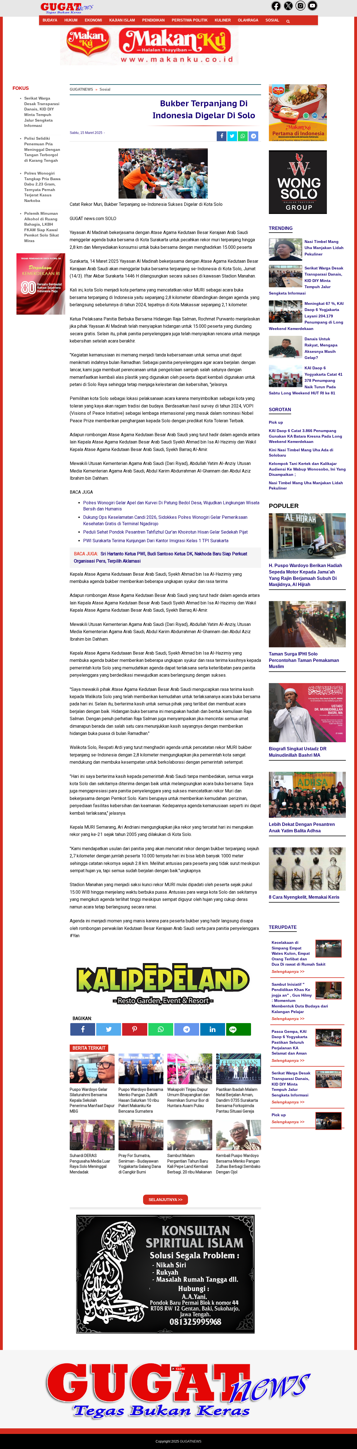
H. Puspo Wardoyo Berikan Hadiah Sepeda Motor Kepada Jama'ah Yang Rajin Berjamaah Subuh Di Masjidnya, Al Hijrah (305, 575)
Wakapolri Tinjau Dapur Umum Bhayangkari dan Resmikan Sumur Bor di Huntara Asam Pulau (188, 1097)
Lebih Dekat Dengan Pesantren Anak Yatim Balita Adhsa (302, 827)
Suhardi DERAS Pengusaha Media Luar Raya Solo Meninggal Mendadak (90, 1163)
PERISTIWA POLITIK (190, 20)
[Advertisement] (178, 1410)
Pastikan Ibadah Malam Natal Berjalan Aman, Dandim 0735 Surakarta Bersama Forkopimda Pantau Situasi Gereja (237, 1100)
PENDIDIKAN (153, 20)
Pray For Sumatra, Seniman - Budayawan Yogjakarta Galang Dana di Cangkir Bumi (140, 1163)
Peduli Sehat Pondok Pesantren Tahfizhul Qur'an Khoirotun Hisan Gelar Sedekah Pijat (165, 532)
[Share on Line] (238, 1029)
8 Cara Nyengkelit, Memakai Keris (304, 897)
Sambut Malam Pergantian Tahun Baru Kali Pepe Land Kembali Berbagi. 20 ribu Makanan (189, 1163)
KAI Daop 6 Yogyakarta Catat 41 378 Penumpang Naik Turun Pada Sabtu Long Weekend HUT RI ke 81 (305, 380)
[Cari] (288, 21)
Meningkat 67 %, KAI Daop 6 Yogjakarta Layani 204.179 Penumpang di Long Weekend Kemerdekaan (306, 316)
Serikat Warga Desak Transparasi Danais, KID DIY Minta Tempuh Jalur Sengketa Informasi (306, 280)
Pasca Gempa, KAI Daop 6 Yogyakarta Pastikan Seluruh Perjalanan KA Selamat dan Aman (289, 1042)
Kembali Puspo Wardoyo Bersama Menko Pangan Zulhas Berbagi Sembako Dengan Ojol (238, 1163)
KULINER (223, 20)
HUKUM (71, 20)
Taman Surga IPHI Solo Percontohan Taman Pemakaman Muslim (304, 660)
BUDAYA (50, 20)
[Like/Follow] (276, 10)
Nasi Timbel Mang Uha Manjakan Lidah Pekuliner (324, 247)
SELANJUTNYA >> (165, 1199)
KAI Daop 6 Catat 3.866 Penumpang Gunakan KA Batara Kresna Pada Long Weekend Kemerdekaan (305, 436)
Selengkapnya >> (288, 971)
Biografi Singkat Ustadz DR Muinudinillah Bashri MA (298, 752)
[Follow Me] (288, 10)
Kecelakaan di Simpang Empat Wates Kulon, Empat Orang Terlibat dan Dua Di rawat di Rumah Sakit (298, 953)
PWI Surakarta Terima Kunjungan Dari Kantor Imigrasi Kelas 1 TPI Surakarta (155, 540)
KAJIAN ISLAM (122, 20)
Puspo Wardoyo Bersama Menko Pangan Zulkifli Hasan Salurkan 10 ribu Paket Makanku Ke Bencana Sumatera (141, 1100)
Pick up (276, 422)
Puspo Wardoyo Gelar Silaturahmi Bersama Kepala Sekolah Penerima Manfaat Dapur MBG (92, 1100)
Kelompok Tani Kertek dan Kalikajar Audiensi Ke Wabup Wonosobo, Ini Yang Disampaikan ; (307, 469)
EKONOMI (93, 20)
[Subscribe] (312, 10)
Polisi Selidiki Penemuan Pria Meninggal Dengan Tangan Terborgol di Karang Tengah (42, 149)
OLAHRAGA (248, 20)
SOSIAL (272, 20)
